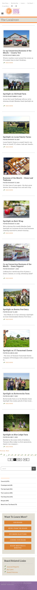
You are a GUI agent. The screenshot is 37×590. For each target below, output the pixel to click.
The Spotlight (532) (6, 489)
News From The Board (17, 528)
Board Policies (12, 572)
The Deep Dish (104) (7, 497)
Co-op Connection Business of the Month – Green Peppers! (17, 265)
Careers (23, 3)
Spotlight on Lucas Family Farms (17, 137)
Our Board (30, 3)
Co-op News (5, 6)
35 (25, 459)
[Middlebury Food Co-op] (13, 8)
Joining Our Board (18, 540)
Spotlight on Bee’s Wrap (13, 221)
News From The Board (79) (9, 504)
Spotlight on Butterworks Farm (16, 393)
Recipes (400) (5, 500)
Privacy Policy (10, 584)
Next (7, 451)
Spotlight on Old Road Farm (14, 94)
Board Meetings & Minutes (17, 547)
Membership (14, 3)
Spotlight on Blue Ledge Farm (15, 434)
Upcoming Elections (18, 534)
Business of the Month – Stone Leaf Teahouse (18, 179)
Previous (2, 451)
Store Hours (5, 3)
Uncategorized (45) (6, 485)
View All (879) (5, 481)
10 (34, 455)
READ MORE (9, 62)
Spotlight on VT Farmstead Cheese (17, 350)
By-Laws (10, 569)
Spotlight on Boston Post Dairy (16, 309)
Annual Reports (13, 567)
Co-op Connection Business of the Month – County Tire (17, 52)
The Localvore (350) (7, 493)
